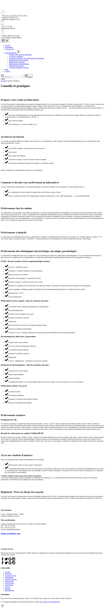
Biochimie (8, 574)
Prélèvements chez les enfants (18, 60)
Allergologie (9, 585)
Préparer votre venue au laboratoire (20, 54)
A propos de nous (10, 575)
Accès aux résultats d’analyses (19, 67)
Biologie (7, 588)
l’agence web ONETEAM (51, 602)
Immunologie (9, 581)
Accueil (7, 45)
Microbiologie (9, 590)
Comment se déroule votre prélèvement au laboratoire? (26, 58)
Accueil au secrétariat (16, 56)
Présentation (9, 47)
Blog (6, 69)
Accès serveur (9, 49)
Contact (7, 71)
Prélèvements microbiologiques (19, 64)
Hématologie (9, 577)
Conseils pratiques (11, 53)
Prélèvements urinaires (16, 66)
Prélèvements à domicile (17, 62)
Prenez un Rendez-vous (10, 533)
